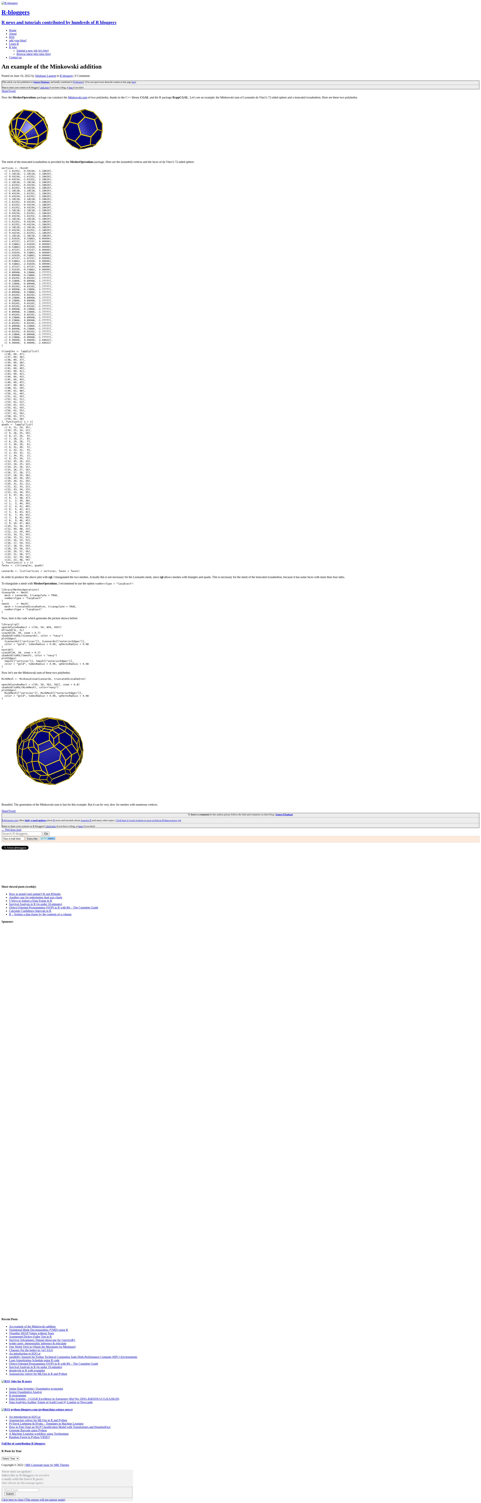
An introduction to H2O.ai (24, 1353)
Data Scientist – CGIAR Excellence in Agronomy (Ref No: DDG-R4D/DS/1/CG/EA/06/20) (64, 1398)
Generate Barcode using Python (28, 1430)
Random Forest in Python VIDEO (29, 1437)
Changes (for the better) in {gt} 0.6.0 (31, 1350)
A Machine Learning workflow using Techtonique (39, 1433)
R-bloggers (78, 82)
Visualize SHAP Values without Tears (31, 1333)
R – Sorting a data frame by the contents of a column (40, 914)
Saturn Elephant (41, 82)
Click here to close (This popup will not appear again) (33, 1499)
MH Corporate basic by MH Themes (47, 1465)
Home (12, 30)
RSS (11, 37)
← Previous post (11, 829)
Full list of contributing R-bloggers (23, 1443)
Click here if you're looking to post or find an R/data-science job (148, 820)
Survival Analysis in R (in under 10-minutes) (35, 904)
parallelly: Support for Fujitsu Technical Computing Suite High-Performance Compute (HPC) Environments (73, 1357)
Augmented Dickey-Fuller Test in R (30, 1336)
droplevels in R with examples (27, 1370)
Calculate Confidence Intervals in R (30, 911)
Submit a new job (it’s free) (33, 50)
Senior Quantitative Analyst (25, 1392)
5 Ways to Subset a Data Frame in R (30, 900)
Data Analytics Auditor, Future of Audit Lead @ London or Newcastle (51, 1402)
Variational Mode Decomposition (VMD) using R (38, 1329)
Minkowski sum (77, 97)
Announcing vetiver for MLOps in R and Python (38, 1373)
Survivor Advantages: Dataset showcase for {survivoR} (42, 1340)
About (13, 33)
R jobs (13, 47)
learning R (86, 820)
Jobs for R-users (21, 1381)
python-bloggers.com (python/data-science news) (42, 1409)
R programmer (17, 1395)
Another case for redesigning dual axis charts (35, 897)
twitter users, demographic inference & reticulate (37, 1343)
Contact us (15, 57)
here (133, 82)
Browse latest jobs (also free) (34, 54)
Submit (10, 1493)
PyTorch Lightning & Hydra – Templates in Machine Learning (46, 1423)
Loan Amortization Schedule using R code (34, 1360)
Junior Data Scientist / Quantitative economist (36, 1388)
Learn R (14, 43)
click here (44, 87)
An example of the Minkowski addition (32, 1326)
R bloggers (66, 75)
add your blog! (17, 40)
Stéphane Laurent (45, 75)
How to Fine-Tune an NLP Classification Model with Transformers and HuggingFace (59, 1427)
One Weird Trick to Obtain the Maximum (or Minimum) (42, 1346)
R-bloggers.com (10, 820)
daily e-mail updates (35, 820)
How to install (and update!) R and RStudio (35, 894)
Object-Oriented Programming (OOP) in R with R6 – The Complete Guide (53, 907)
